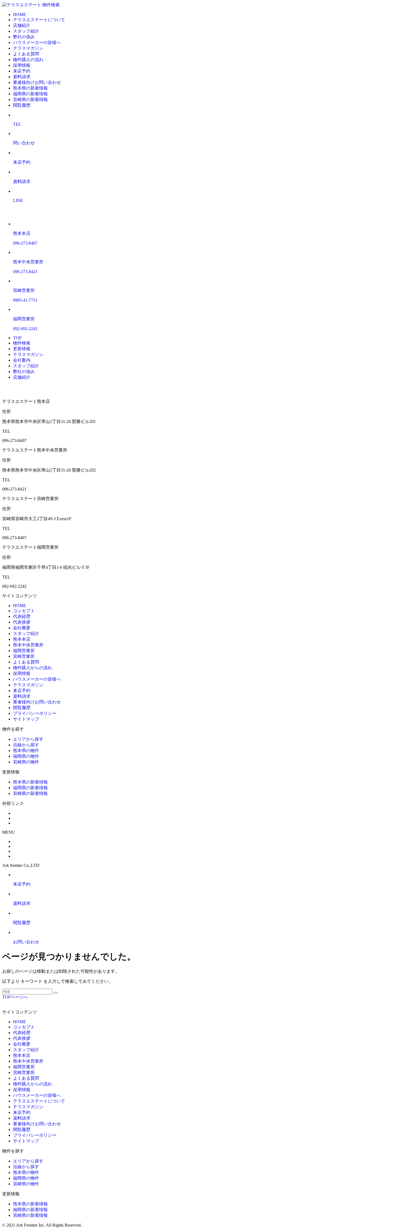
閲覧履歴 (21, 105)
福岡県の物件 (26, 756)
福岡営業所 (24, 650)
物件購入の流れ (28, 59)
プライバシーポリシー (34, 713)
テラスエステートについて (39, 19)
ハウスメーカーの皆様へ (37, 42)
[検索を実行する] (55, 993)
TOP (17, 338)
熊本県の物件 (26, 750)
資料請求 (21, 76)
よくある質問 (26, 54)
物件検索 (51, 4)
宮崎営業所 (24, 656)
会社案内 (21, 360)
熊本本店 (21, 639)
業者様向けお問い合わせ (37, 82)
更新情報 (21, 348)
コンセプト (24, 610)
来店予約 (21, 71)
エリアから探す (28, 739)
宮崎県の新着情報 (30, 99)
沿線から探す (26, 745)
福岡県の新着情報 (30, 93)
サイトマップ (26, 719)
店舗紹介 (21, 25)
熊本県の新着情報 (30, 88)
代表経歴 (21, 616)
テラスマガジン (28, 48)
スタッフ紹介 (26, 31)
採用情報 (21, 65)
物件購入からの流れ (32, 667)
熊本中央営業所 (28, 645)
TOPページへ (15, 997)
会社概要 (21, 628)
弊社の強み (24, 36)
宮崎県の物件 (26, 762)
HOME (19, 14)
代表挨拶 (21, 622)
